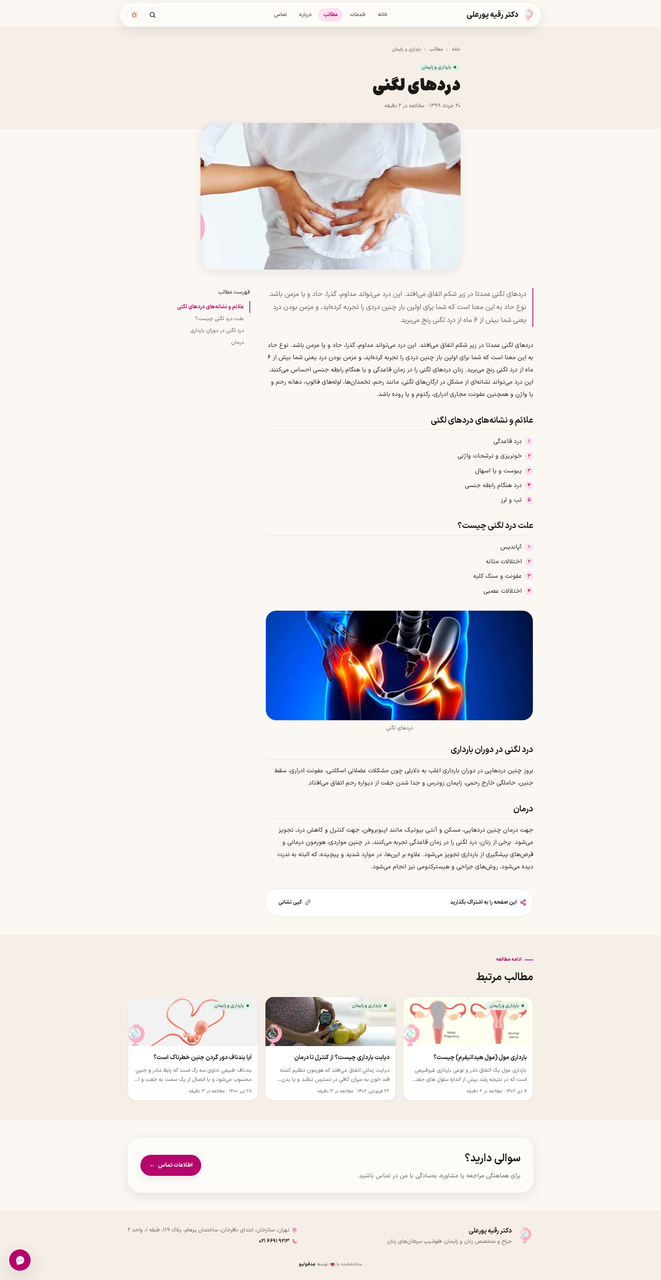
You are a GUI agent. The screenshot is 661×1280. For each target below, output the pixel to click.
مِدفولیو (307, 1264)
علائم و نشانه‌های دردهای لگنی (210, 307)
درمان (237, 342)
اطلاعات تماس (170, 1165)
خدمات (358, 15)
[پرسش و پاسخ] (20, 1260)
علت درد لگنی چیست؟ (219, 319)
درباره (305, 15)
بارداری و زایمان (406, 49)
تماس (280, 15)
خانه (382, 15)
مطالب (331, 15)
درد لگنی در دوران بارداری (217, 331)
